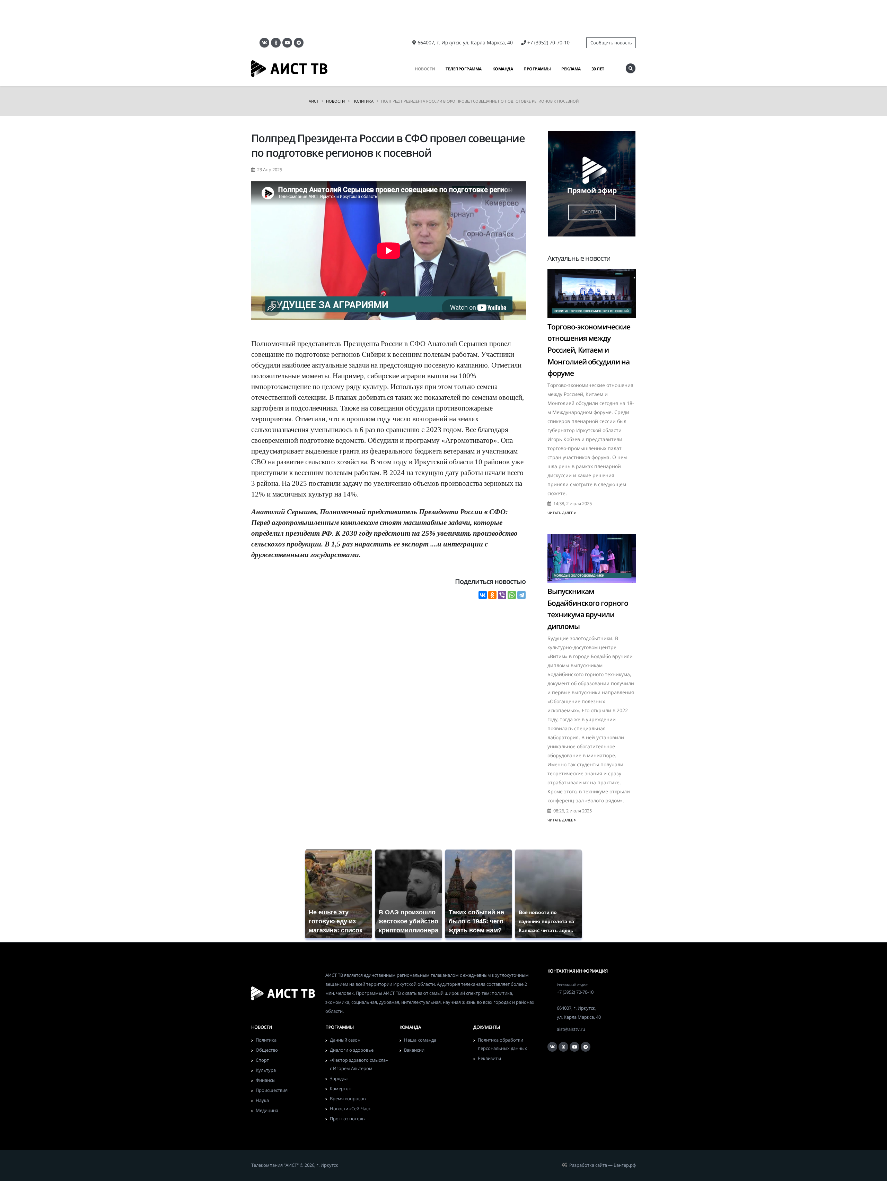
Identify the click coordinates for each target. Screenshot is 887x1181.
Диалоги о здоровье (352, 1050)
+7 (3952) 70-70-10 (548, 42)
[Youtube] (287, 43)
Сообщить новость (611, 43)
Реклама (571, 69)
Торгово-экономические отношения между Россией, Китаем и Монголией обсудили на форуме (588, 350)
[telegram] (299, 43)
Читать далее (560, 512)
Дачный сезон (345, 1040)
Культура (266, 1070)
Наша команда (420, 1040)
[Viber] (502, 595)
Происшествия (272, 1090)
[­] (630, 68)
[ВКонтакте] (264, 43)
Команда (502, 69)
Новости (425, 69)
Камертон (340, 1089)
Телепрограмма (464, 69)
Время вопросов (348, 1099)
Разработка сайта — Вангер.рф (602, 1165)
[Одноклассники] (276, 43)
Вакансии (414, 1050)
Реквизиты (489, 1058)
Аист (313, 101)
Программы (537, 69)
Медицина (267, 1110)
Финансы (265, 1080)
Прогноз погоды (348, 1119)
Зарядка (339, 1078)
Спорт (262, 1060)
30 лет (597, 69)
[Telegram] (521, 595)
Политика (363, 101)
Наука (262, 1100)
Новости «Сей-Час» (350, 1109)
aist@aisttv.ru (571, 1029)
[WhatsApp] (512, 595)
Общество (267, 1050)
